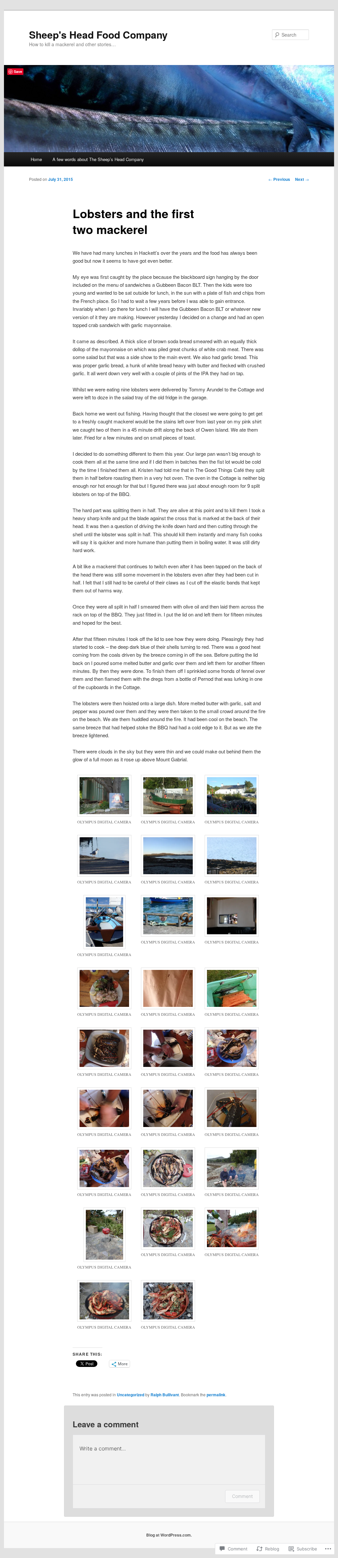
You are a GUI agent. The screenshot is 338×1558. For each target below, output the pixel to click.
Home (36, 159)
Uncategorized (130, 1395)
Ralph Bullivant (165, 1395)
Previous (279, 179)
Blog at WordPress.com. (169, 1535)
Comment (242, 1496)
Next (302, 179)
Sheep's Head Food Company (98, 34)
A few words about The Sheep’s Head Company (98, 159)
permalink (216, 1395)
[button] (104, 803)
